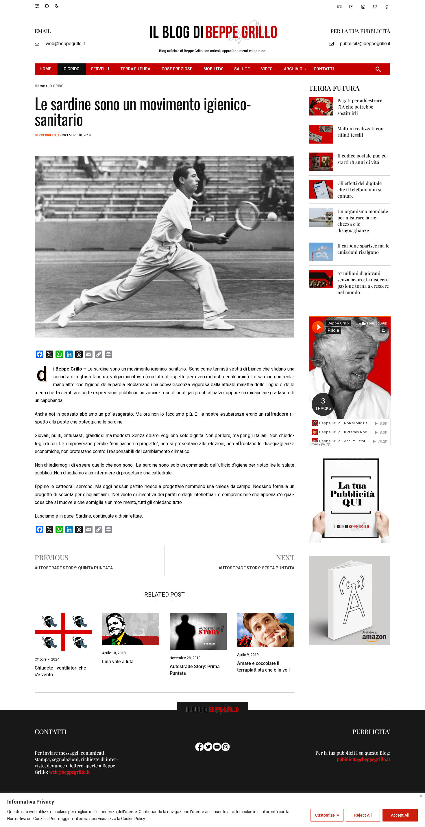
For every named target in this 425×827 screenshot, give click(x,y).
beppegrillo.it (47, 135)
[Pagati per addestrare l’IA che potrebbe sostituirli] (321, 106)
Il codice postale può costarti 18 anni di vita (363, 159)
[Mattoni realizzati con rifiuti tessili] (321, 134)
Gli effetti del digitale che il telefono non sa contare (359, 189)
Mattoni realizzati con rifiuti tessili (360, 131)
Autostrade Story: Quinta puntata (74, 568)
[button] (40, 5)
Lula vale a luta (118, 661)
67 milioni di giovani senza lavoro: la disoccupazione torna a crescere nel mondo (363, 282)
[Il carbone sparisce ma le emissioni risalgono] (321, 251)
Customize (325, 815)
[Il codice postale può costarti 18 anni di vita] (321, 161)
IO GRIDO (56, 86)
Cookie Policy (133, 818)
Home (40, 86)
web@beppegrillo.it (65, 43)
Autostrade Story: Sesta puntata (256, 568)
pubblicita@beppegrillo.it (365, 43)
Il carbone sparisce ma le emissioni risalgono (363, 249)
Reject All (363, 815)
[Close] (421, 796)
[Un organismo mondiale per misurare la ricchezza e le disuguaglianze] (321, 217)
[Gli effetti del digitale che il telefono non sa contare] (321, 189)
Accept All (400, 815)
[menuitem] (46, 69)
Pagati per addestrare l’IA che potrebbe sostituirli (359, 106)
